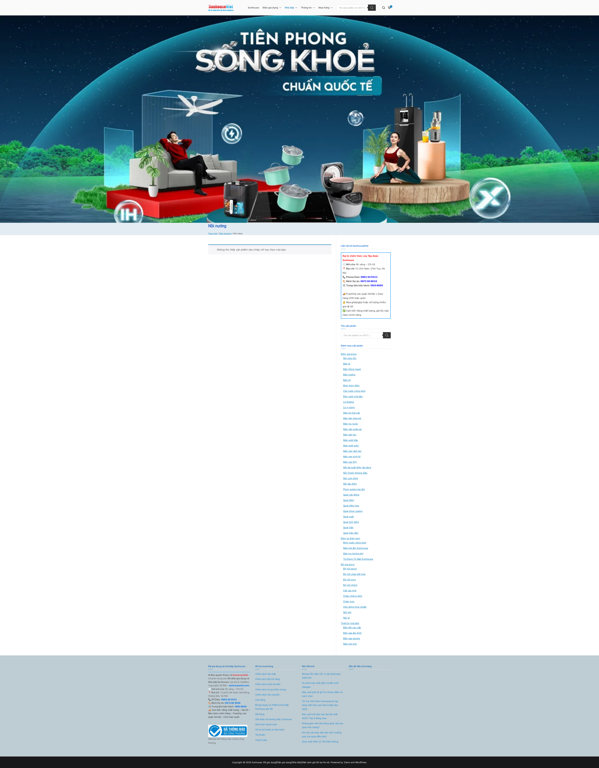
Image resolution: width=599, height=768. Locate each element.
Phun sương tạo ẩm (354, 489)
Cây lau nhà (349, 590)
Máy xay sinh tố (351, 456)
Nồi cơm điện (350, 478)
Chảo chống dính (352, 596)
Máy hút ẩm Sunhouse (355, 548)
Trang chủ (212, 233)
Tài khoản (260, 734)
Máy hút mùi (350, 643)
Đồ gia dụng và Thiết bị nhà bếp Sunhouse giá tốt (272, 707)
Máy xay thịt (350, 462)
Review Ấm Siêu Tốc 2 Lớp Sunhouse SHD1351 (321, 676)
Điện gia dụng (270, 7)
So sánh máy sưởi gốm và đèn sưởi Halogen (320, 685)
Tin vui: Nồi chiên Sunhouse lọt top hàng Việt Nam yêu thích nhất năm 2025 (320, 705)
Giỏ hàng (259, 714)
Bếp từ (347, 380)
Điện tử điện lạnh (350, 538)
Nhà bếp (289, 7)
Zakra (347, 762)
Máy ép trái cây (351, 412)
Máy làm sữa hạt (352, 418)
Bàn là (346, 363)
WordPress (360, 762)
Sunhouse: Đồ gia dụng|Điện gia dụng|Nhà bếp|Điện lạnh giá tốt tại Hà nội (290, 762)
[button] (279, 8)
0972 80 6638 (368, 281)
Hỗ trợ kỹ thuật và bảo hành (269, 729)
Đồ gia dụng (347, 564)
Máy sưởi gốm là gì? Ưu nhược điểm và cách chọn (322, 694)
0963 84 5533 (368, 277)
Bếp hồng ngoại (352, 369)
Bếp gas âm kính (352, 632)
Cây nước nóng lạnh (354, 391)
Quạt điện (348, 500)
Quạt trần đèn (350, 533)
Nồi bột (347, 612)
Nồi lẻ (346, 617)
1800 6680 (376, 285)
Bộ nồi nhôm (350, 585)
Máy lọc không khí (353, 553)
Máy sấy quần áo (352, 429)
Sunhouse (253, 7)
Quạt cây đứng (351, 494)
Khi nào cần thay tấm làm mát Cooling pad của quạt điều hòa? (321, 734)
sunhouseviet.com (238, 685)
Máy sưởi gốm (351, 445)
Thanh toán (261, 740)
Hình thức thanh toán (266, 724)
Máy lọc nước (350, 423)
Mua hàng (324, 7)
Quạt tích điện (351, 522)
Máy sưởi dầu (350, 440)
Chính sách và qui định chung (270, 689)
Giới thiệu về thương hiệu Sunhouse (273, 719)
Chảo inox (348, 601)
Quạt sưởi (348, 516)
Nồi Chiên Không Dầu (355, 472)
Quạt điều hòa (351, 505)
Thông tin (306, 7)
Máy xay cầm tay (352, 451)
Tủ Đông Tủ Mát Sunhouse (358, 559)
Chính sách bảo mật (265, 674)
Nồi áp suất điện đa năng (357, 467)
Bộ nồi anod (350, 568)
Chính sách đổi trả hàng (267, 679)
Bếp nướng (349, 374)
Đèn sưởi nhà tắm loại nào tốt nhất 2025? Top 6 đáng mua (320, 716)
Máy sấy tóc (349, 434)
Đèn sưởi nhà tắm (353, 396)
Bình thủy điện (351, 385)
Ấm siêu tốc (349, 358)
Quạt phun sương (352, 511)
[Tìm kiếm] (372, 8)
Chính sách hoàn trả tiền (267, 684)
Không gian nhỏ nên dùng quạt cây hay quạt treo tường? (322, 725)
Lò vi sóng (349, 407)
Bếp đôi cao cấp (352, 627)
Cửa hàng (260, 699)
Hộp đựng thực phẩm (355, 606)
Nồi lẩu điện (350, 483)
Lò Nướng (348, 401)
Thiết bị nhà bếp (350, 623)
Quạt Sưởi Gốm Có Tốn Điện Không (320, 741)
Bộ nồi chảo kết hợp (354, 574)
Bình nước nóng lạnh (354, 542)
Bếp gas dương (351, 638)
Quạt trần (348, 527)
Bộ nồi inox (349, 579)
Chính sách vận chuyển (267, 694)
